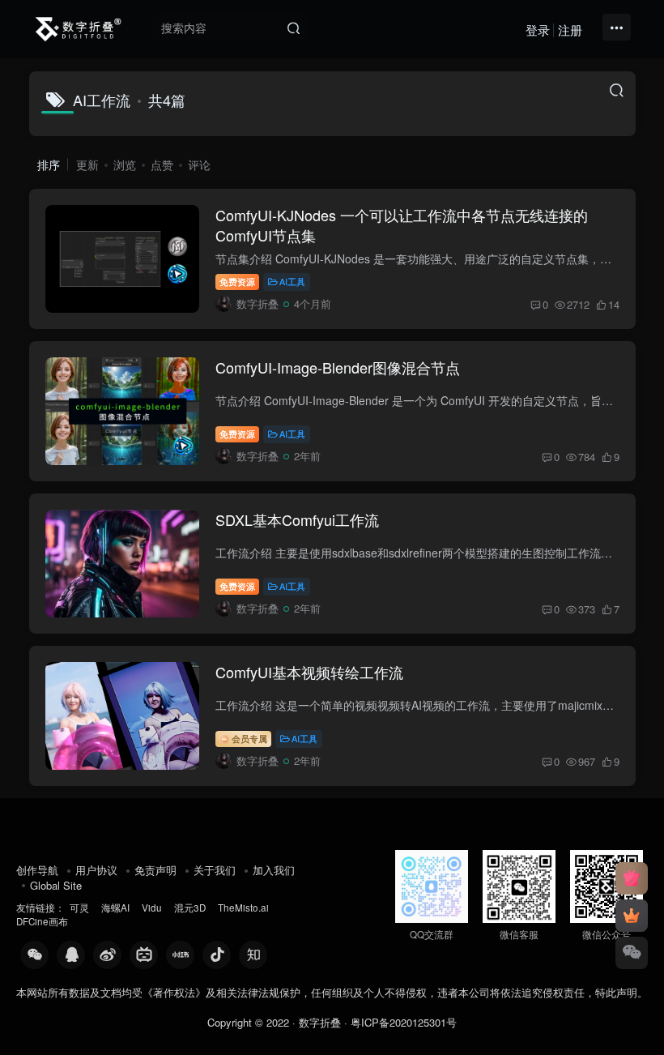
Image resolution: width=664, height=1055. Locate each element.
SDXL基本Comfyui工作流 (297, 519)
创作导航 (37, 870)
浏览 (124, 164)
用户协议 (96, 870)
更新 (87, 164)
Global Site (56, 885)
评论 (199, 164)
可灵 (79, 907)
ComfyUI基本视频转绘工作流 (309, 671)
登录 (538, 29)
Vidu (152, 907)
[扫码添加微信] (631, 953)
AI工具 (292, 281)
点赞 (162, 164)
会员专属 (248, 738)
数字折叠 (320, 1022)
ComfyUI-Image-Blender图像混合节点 (337, 367)
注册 (570, 29)
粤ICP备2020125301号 (404, 1022)
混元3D (190, 907)
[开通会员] (631, 915)
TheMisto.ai (244, 907)
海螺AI (115, 907)
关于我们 (215, 870)
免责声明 (155, 870)
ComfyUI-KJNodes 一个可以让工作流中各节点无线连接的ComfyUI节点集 (401, 225)
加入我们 (274, 870)
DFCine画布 (42, 921)
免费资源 (237, 281)
